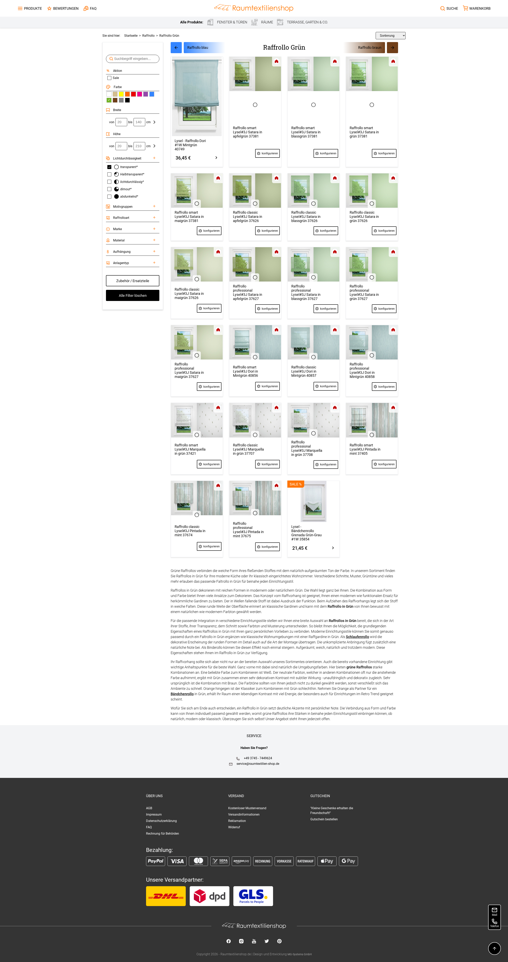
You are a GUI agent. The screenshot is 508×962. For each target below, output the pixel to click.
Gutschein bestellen (324, 819)
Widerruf (234, 827)
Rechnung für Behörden (162, 833)
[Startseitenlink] (253, 8)
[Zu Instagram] (241, 941)
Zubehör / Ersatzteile (132, 281)
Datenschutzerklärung (161, 821)
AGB (149, 808)
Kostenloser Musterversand (247, 808)
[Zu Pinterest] (279, 941)
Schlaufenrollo (357, 637)
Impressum (154, 814)
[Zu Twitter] (266, 941)
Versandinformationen (244, 814)
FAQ (149, 827)
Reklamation (237, 821)
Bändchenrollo (182, 694)
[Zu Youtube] (254, 941)
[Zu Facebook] (228, 941)
